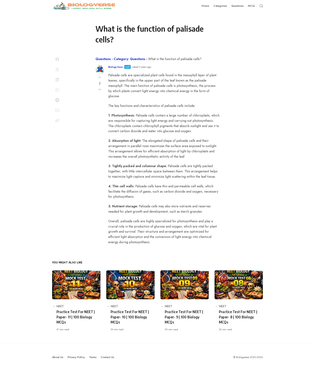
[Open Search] (261, 5)
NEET (60, 306)
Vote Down (100, 90)
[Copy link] (57, 120)
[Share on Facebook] (57, 59)
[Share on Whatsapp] (57, 90)
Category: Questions (129, 59)
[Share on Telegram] (57, 100)
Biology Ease (115, 67)
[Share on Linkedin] (57, 80)
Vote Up (100, 76)
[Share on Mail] (57, 110)
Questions (103, 59)
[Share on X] (57, 69)
